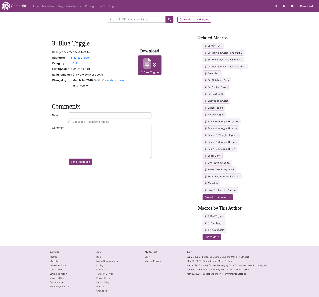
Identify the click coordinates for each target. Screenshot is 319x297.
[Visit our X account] (276, 5)
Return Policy (102, 282)
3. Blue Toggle (150, 72)
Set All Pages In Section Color (223, 176)
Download (306, 6)
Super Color (213, 155)
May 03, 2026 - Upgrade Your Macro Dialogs (209, 261)
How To (101, 6)
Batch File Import (58, 274)
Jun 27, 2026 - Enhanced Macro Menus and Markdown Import (218, 257)
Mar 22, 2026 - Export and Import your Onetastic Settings (216, 274)
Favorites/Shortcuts (60, 286)
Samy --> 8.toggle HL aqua (222, 128)
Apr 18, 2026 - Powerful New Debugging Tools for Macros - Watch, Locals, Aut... (228, 265)
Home (35, 6)
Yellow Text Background (220, 169)
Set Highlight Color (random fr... (224, 52)
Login (112, 6)
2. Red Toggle (215, 107)
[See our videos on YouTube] (292, 5)
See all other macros (218, 197)
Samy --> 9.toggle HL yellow (223, 121)
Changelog (101, 291)
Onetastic (18, 6)
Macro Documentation (107, 261)
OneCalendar (74, 6)
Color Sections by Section (221, 190)
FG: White (212, 183)
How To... (101, 286)
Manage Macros (153, 261)
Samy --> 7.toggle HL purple (222, 135)
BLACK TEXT (214, 45)
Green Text (213, 73)
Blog (61, 6)
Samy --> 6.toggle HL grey (222, 142)
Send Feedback (80, 161)
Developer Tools (58, 265)
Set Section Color (216, 87)
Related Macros (213, 38)
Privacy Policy (103, 278)
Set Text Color (215, 93)
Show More (212, 237)
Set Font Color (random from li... (224, 59)
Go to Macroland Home (194, 19)
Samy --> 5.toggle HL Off (221, 148)
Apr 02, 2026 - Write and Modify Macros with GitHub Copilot (218, 269)
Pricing (89, 6)
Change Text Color (217, 100)
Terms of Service (104, 274)
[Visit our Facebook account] (284, 5)
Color (76, 63)
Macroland (48, 6)
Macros (53, 257)
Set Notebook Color (218, 80)
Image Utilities (57, 278)
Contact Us (102, 269)
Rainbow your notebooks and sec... (226, 66)
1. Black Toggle (215, 114)
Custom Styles (57, 282)
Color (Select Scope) (218, 162)
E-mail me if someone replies (90, 121)
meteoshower (81, 57)
